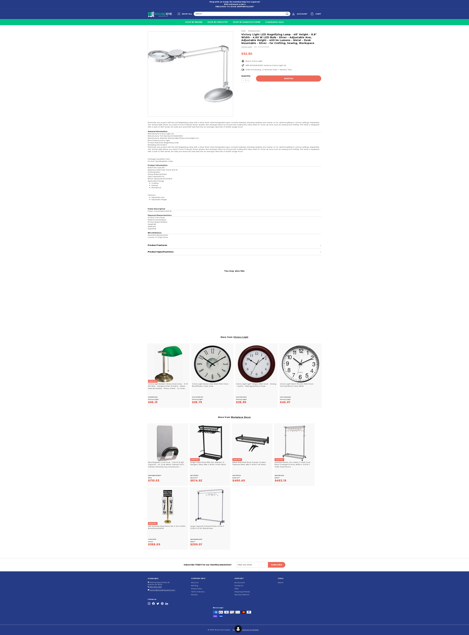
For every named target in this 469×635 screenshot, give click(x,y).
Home (243, 31)
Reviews (194, 595)
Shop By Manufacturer (246, 22)
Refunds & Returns (241, 595)
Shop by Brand (194, 22)
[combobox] (242, 14)
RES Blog (194, 586)
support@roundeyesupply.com (162, 590)
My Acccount (239, 583)
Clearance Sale (274, 22)
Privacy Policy (196, 589)
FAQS (236, 589)
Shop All (185, 14)
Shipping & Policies (242, 592)
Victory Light (246, 47)
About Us (194, 583)
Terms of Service (197, 592)
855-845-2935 (156, 587)
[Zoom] (190, 73)
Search (280, 583)
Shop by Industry (217, 22)
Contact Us (238, 586)
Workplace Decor (254, 31)
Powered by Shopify (250, 630)
